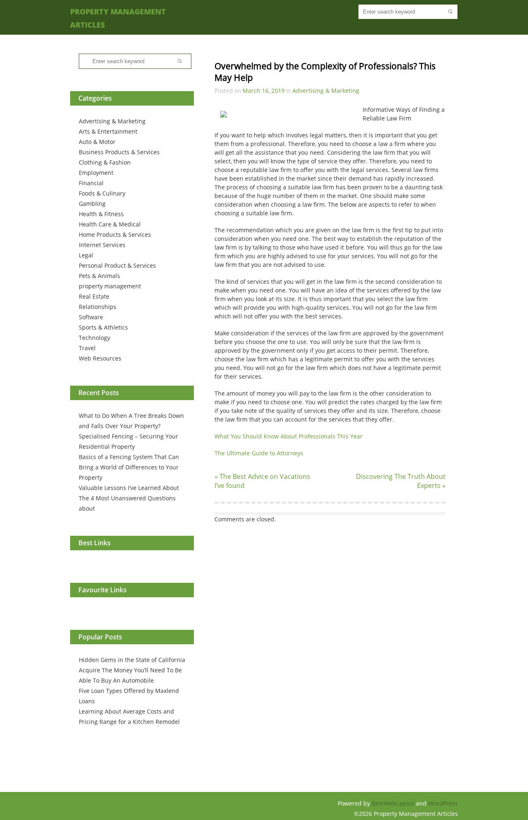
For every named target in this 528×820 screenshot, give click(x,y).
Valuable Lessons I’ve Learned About (129, 488)
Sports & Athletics (103, 327)
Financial (91, 183)
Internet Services (102, 245)
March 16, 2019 (264, 90)
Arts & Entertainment (108, 131)
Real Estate (94, 296)
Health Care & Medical (110, 224)
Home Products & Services (115, 234)
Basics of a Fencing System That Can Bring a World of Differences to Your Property (129, 467)
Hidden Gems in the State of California (132, 660)
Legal (86, 255)
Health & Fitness (101, 214)
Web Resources (100, 358)
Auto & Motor (97, 142)
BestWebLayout (394, 803)
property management (110, 286)
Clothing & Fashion (105, 162)
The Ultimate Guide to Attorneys (258, 453)
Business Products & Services (119, 152)
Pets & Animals (99, 276)
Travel (87, 348)
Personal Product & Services (117, 265)
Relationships (97, 307)
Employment (96, 173)
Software (91, 317)
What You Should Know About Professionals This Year (288, 436)
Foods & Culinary (102, 193)
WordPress (443, 803)
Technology (94, 338)
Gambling (92, 203)
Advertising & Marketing (112, 121)
